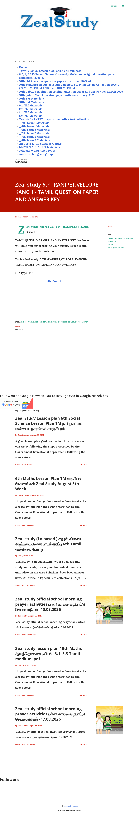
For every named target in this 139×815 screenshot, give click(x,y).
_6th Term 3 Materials (34, 140)
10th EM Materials (31, 102)
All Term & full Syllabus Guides (40, 143)
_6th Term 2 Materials (34, 129)
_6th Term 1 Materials (34, 126)
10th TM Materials (31, 98)
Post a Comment (29, 525)
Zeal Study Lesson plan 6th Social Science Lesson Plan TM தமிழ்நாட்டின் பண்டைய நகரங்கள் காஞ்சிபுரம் (49, 423)
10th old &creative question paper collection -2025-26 (55, 81)
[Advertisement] (69, 45)
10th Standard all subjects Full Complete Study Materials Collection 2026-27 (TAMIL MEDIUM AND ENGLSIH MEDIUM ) (70, 86)
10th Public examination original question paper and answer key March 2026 (71, 91)
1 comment (27, 465)
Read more (83, 465)
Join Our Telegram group (36, 154)
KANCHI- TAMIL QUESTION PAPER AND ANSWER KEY (120, 240)
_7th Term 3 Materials (34, 136)
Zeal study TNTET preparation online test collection (54, 119)
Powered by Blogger (71, 806)
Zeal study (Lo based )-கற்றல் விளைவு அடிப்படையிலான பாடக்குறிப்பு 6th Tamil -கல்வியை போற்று (49, 544)
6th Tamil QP (55, 281)
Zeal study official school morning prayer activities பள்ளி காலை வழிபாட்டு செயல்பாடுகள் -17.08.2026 (50, 714)
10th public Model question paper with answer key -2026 (57, 95)
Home (23, 67)
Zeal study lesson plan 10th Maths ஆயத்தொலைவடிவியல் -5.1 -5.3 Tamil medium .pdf (48, 653)
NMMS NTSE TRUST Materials (39, 147)
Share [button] (110, 226)
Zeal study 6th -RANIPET (116, 248)
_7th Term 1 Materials (34, 123)
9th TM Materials (30, 105)
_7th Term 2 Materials (34, 133)
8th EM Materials (30, 116)
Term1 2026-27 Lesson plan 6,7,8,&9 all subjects (50, 71)
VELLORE (110, 245)
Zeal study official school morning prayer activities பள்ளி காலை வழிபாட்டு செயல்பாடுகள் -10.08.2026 (50, 604)
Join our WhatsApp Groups (37, 150)
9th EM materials (30, 109)
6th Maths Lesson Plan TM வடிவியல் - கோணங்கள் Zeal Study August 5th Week (49, 484)
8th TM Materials (30, 112)
